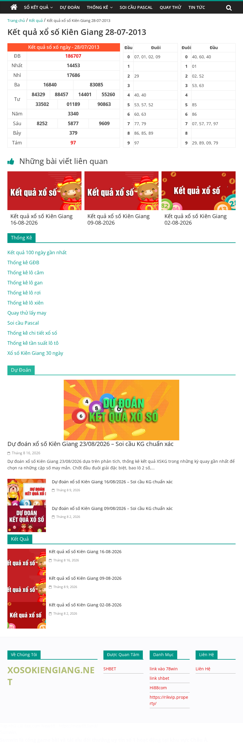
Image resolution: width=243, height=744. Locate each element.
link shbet (159, 678)
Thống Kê (97, 7)
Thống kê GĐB (23, 262)
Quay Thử (170, 7)
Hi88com (158, 687)
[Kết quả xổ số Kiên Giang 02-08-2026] (199, 175)
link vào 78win (164, 668)
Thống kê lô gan (25, 282)
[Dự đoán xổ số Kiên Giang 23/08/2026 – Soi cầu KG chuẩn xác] (121, 383)
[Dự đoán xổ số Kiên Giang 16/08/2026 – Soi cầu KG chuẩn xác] (28, 482)
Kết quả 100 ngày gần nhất (37, 252)
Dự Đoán (70, 7)
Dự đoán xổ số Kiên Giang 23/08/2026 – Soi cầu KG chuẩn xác (90, 444)
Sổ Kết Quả (36, 7)
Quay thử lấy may (26, 313)
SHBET (109, 668)
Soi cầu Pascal (23, 323)
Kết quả (36, 20)
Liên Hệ (203, 668)
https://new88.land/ (78, 726)
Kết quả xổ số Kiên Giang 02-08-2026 (195, 219)
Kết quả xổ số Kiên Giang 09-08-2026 (118, 219)
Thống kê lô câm (25, 272)
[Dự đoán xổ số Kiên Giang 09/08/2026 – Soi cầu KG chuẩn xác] (28, 509)
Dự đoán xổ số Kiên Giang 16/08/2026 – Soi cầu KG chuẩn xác (112, 481)
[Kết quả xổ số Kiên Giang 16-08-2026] (44, 175)
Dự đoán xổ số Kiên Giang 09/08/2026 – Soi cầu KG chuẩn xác (112, 508)
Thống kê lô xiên (25, 302)
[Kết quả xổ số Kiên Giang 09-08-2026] (121, 175)
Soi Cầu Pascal (136, 7)
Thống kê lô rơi (24, 292)
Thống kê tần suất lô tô (33, 343)
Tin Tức (196, 7)
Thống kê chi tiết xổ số (32, 333)
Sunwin (8, 732)
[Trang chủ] (13, 7)
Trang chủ (16, 20)
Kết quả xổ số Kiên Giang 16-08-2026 (41, 219)
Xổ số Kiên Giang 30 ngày (35, 353)
